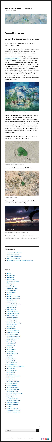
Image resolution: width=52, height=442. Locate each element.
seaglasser (27, 238)
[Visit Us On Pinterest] (46, 439)
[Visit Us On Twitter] (48, 439)
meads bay (7, 238)
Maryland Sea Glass (12, 340)
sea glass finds (21, 238)
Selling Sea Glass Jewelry (13, 400)
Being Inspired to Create (13, 258)
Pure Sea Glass (10, 351)
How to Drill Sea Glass (13, 332)
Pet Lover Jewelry (11, 349)
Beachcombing (19, 235)
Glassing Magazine (12, 324)
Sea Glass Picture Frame (13, 389)
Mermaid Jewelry (11, 341)
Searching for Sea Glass (10, 237)
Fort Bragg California (12, 317)
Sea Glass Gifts (11, 372)
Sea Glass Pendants (12, 385)
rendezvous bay (14, 238)
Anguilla (13, 235)
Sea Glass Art (10, 357)
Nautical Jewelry (11, 343)
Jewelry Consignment (12, 334)
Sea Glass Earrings (12, 370)
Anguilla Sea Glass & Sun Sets (22, 39)
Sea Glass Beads (11, 360)
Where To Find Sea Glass (13, 412)
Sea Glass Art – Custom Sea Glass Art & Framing (20, 260)
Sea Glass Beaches (12, 359)
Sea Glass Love (11, 378)
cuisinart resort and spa (34, 237)
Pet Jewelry (10, 347)
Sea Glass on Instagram (13, 381)
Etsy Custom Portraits (12, 311)
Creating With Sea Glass (13, 296)
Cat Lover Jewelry (11, 292)
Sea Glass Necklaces (12, 379)
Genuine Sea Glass (12, 321)
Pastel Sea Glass (11, 345)
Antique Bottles (11, 275)
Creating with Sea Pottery (13, 298)
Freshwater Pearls (12, 319)
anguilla (18, 237)
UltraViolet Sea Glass (12, 404)
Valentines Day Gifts (12, 408)
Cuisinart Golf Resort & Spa (12, 58)
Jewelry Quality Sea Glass (13, 336)
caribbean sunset (24, 237)
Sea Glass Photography (13, 254)
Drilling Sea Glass (11, 307)
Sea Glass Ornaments (12, 383)
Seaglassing (33, 235)
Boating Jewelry (11, 285)
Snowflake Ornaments (13, 402)
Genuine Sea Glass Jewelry (18, 8)
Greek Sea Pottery (11, 328)
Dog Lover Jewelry (12, 305)
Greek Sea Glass (11, 326)
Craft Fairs (9, 294)
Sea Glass (9, 355)
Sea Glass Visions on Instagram (15, 393)
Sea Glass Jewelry (11, 374)
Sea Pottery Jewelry (12, 395)
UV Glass (9, 406)
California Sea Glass (12, 288)
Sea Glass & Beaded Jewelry (14, 256)
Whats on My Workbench (13, 410)
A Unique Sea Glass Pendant (14, 253)
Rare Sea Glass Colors (12, 353)
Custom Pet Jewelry (12, 300)
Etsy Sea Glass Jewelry (13, 313)
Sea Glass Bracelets (12, 364)
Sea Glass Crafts (11, 368)
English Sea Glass (11, 309)
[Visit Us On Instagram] (44, 439)
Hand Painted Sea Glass (13, 330)
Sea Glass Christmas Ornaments (15, 366)
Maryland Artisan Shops (13, 338)
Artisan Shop (10, 277)
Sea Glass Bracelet (12, 362)
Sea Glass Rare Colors (12, 391)
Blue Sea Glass (10, 283)
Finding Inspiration (12, 315)
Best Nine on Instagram (13, 281)
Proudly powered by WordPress (25, 438)
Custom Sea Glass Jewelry (14, 304)
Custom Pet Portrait (12, 302)
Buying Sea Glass (11, 286)
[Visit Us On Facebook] (41, 439)
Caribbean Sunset (27, 235)
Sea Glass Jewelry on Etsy (13, 376)
